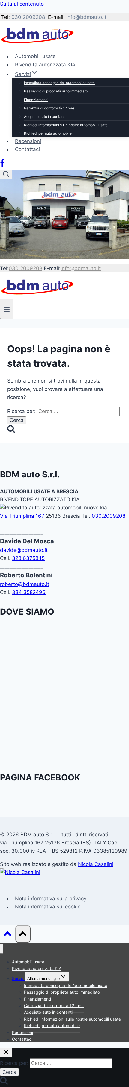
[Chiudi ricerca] (6, 1052)
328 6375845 (28, 558)
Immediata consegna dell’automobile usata (59, 82)
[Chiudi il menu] (1, 949)
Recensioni (28, 141)
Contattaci (27, 150)
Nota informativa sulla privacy (50, 899)
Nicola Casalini (95, 864)
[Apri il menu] (7, 309)
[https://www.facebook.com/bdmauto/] (2, 165)
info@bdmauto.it (86, 17)
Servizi (18, 978)
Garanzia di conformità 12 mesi (50, 108)
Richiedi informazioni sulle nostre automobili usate (66, 125)
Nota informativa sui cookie (48, 907)
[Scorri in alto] (7, 935)
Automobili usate (35, 57)
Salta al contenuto (22, 4)
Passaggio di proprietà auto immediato (56, 91)
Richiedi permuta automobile (48, 133)
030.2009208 (108, 516)
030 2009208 (28, 17)
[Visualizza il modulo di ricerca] (6, 174)
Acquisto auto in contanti (45, 116)
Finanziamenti (36, 100)
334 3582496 (29, 592)
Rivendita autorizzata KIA (45, 65)
